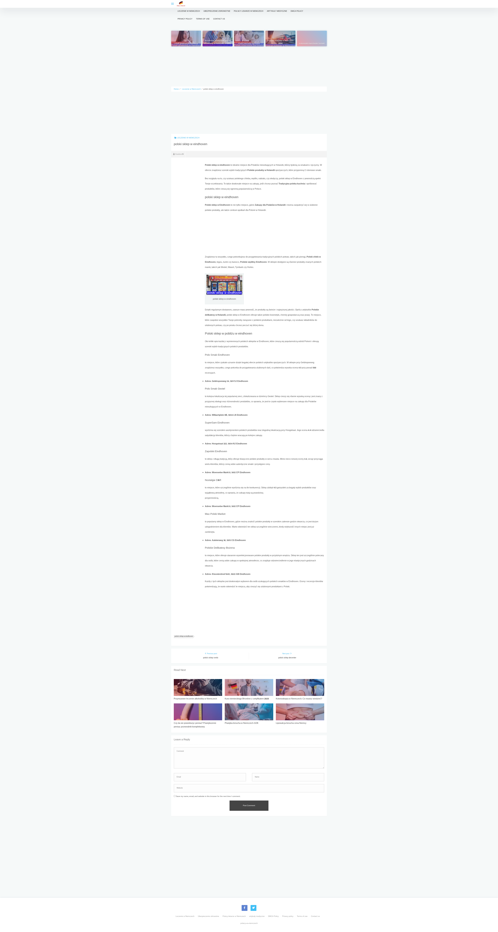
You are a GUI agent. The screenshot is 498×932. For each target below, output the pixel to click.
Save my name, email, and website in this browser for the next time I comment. (208, 796)
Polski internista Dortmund (249, 43)
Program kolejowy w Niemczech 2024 (280, 42)
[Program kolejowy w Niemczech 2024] (280, 38)
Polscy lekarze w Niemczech (248, 11)
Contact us (219, 19)
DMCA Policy (297, 11)
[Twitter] (253, 908)
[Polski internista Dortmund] (249, 38)
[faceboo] (244, 908)
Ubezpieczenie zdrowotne (216, 11)
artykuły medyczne (277, 11)
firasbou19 (179, 154)
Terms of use (203, 19)
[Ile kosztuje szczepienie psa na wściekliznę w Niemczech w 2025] (217, 38)
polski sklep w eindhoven (184, 636)
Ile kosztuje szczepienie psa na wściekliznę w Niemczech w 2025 (217, 42)
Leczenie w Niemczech (189, 11)
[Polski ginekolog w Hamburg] (186, 38)
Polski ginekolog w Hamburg (186, 43)
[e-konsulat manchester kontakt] (312, 38)
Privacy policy (185, 19)
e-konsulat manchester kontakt (312, 43)
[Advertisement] (249, 64)
